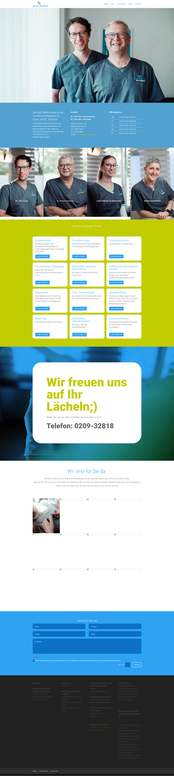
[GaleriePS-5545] (100, 500)
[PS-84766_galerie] (46, 570)
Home (106, 4)
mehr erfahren (42, 256)
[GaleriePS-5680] (127, 500)
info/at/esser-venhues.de (85, 135)
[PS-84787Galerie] (127, 535)
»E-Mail (97, 417)
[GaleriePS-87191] (46, 533)
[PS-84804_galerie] (46, 535)
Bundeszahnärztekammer (98, 713)
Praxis (130, 4)
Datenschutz (43, 771)
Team (112, 4)
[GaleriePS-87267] (100, 535)
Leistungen (121, 4)
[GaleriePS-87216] (73, 500)
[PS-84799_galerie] (100, 570)
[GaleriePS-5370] (73, 570)
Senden (137, 665)
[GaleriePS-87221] (73, 535)
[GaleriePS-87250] (127, 570)
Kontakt (138, 4)
